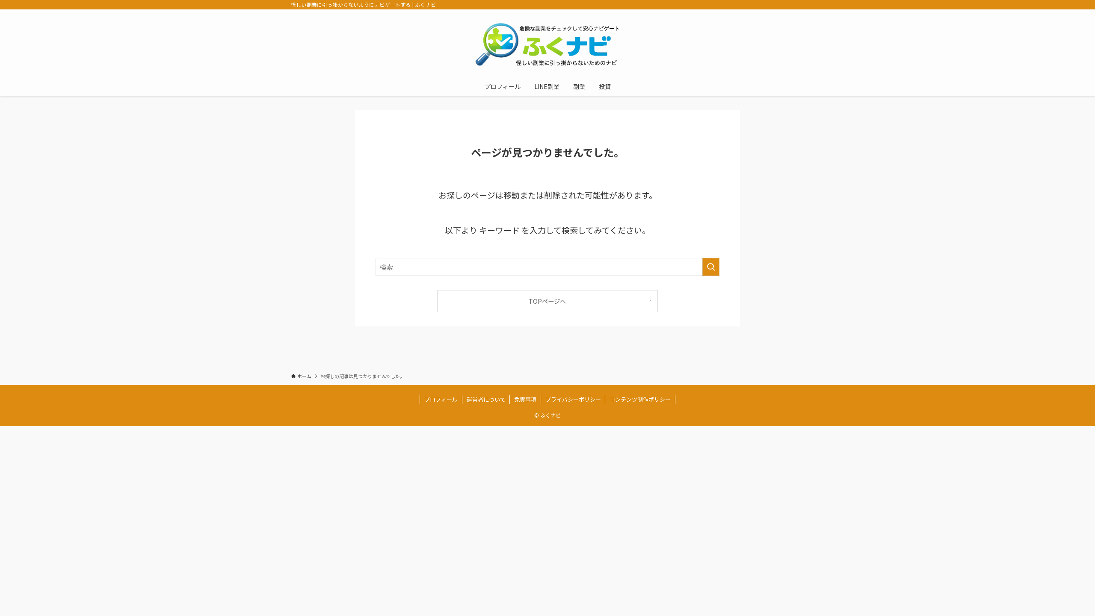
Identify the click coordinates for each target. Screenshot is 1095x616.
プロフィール (441, 399)
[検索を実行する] (710, 267)
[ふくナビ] (547, 45)
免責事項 (525, 399)
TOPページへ (547, 300)
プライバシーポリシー (573, 399)
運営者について (486, 399)
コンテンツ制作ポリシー (640, 399)
